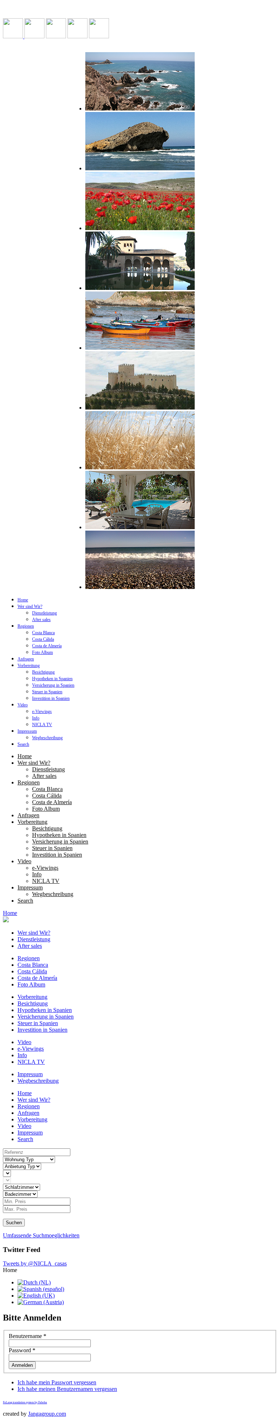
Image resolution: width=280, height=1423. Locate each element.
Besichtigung (43, 672)
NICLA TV (42, 724)
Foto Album (42, 652)
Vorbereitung (29, 665)
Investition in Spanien (51, 698)
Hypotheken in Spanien (52, 678)
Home (23, 599)
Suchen (14, 1222)
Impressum (27, 731)
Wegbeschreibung (47, 737)
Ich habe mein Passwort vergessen (57, 1382)
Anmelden (22, 1365)
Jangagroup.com (47, 1414)
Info (35, 718)
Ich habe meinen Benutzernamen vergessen (67, 1389)
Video (23, 704)
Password (22, 1350)
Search (23, 744)
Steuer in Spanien (47, 691)
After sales (41, 619)
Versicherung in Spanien (53, 685)
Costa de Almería (47, 645)
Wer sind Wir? (30, 606)
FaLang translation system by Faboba (25, 1402)
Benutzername (27, 1336)
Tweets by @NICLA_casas (35, 1263)
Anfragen (26, 659)
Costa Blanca (43, 632)
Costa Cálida (43, 639)
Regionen (26, 626)
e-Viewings (42, 711)
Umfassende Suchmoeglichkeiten (41, 1235)
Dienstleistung (44, 613)
